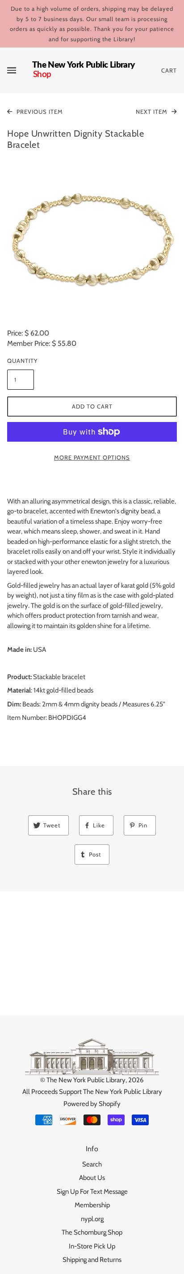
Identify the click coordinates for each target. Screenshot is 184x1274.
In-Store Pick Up (92, 1246)
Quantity (20, 360)
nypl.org (92, 1219)
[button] (92, 240)
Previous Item (39, 111)
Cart (169, 70)
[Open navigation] (19, 70)
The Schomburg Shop (92, 1232)
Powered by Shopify (92, 1104)
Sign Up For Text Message (92, 1192)
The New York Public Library (85, 1080)
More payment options (92, 457)
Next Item (152, 111)
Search (92, 1164)
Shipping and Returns (92, 1260)
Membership (92, 1205)
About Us (92, 1178)
